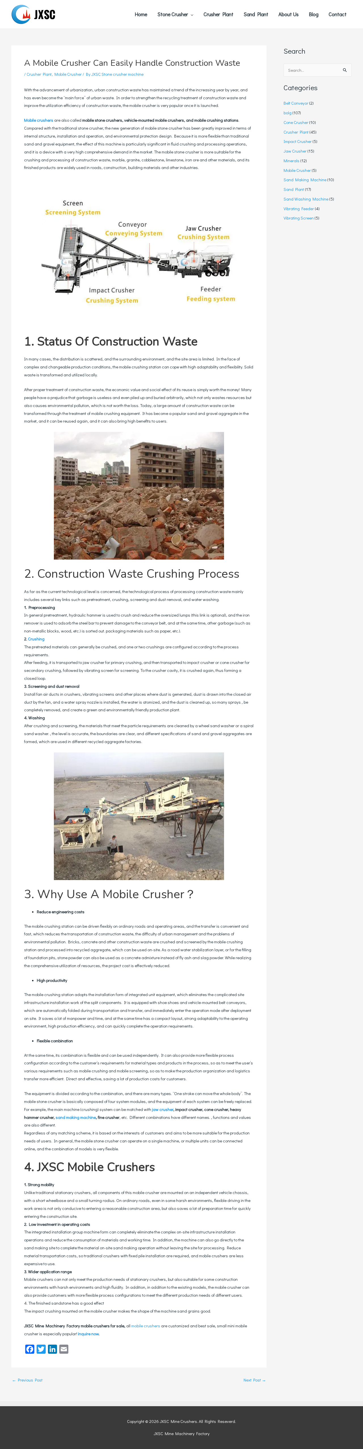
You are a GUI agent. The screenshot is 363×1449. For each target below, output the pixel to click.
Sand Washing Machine (306, 199)
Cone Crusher (296, 122)
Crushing (36, 639)
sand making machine (76, 1117)
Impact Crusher (298, 141)
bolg (288, 112)
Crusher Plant (39, 74)
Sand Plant (294, 189)
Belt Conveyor (296, 103)
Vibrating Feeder (299, 208)
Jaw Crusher (295, 151)
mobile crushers (145, 1325)
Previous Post (27, 1380)
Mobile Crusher (68, 74)
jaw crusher (162, 1109)
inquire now (88, 1333)
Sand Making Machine (305, 179)
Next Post (255, 1380)
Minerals (291, 160)
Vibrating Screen (299, 218)
